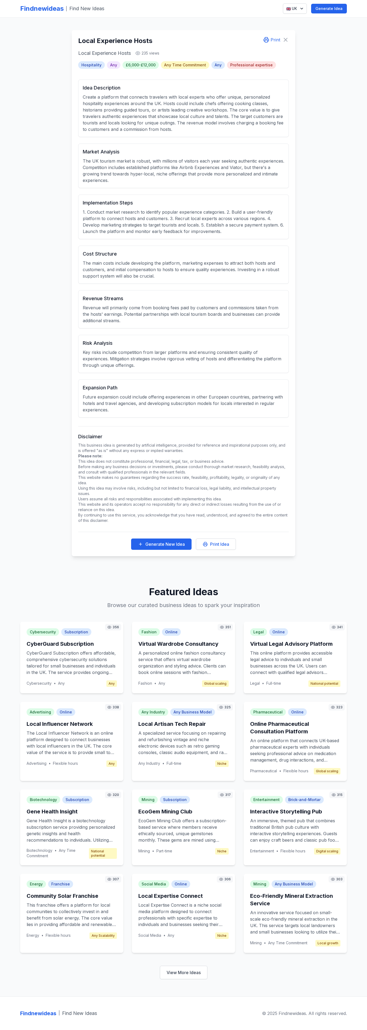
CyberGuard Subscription (60, 644)
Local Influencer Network (60, 724)
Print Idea (219, 544)
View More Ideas (184, 972)
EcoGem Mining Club (165, 811)
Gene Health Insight (52, 811)
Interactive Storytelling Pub (286, 811)
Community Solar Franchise (62, 896)
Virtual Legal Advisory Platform (291, 644)
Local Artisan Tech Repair (172, 724)
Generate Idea (329, 8)
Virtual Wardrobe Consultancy (178, 644)
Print (275, 39)
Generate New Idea (165, 544)
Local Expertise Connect (170, 896)
